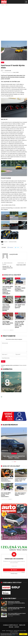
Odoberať (15, 569)
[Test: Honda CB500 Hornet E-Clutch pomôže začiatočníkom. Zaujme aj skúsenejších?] (7, 281)
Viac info (13, 634)
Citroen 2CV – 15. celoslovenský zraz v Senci (7, 268)
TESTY (2, 62)
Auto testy (17, 278)
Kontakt (16, 627)
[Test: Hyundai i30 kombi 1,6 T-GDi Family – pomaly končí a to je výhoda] (20, 316)
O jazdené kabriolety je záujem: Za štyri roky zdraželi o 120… (16, 608)
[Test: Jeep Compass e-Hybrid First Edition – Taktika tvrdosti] (20, 281)
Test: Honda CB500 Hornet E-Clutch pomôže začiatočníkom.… (17, 614)
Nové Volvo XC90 (21, 265)
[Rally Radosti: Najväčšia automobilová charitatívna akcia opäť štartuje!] (7, 473)
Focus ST (5, 241)
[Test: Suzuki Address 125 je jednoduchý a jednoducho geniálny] (7, 299)
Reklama (11, 627)
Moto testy (17, 296)
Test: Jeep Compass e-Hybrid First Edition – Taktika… (14, 457)
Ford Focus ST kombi (12, 241)
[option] (14, 444)
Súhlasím (23, 634)
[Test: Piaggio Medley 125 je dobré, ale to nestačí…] (7, 316)
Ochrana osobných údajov (10, 625)
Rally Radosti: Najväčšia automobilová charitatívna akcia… (16, 602)
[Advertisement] (14, 20)
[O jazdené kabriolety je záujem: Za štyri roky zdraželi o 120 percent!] (21, 473)
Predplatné (22, 625)
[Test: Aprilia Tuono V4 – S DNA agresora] (20, 299)
